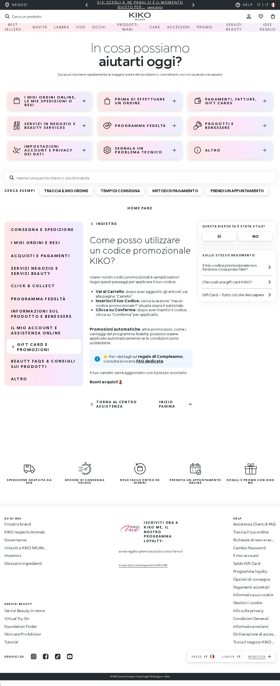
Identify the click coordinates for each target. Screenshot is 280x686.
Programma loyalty (250, 571)
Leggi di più (155, 7)
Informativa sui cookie (253, 594)
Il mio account (246, 555)
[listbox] (156, 192)
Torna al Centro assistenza (116, 404)
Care (155, 27)
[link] (140, 208)
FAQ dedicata (149, 361)
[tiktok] (57, 656)
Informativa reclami (251, 626)
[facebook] (45, 656)
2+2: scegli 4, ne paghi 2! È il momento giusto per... (140, 4)
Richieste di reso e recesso (256, 539)
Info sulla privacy (248, 610)
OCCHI (99, 27)
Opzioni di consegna (251, 579)
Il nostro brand (17, 524)
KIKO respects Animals (24, 532)
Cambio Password (249, 547)
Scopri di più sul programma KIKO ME (143, 565)
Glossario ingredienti (23, 563)
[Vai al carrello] (273, 16)
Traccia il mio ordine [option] (66, 190)
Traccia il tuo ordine (251, 532)
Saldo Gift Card (246, 563)
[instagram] (33, 656)
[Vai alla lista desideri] (261, 16)
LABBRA (61, 27)
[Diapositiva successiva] (193, 5)
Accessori (178, 27)
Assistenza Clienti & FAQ (254, 524)
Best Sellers (13, 27)
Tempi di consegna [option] (120, 190)
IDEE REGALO (268, 27)
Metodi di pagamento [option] (175, 190)
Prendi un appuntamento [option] (237, 190)
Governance (15, 539)
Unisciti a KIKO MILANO (25, 547)
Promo (204, 27)
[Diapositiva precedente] (86, 5)
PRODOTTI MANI (127, 27)
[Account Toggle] (249, 16)
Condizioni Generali (251, 618)
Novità (40, 27)
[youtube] (69, 656)
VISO (81, 27)
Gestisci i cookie (247, 603)
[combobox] (140, 177)
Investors (12, 555)
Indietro (106, 224)
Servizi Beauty (234, 27)
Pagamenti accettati (251, 587)
